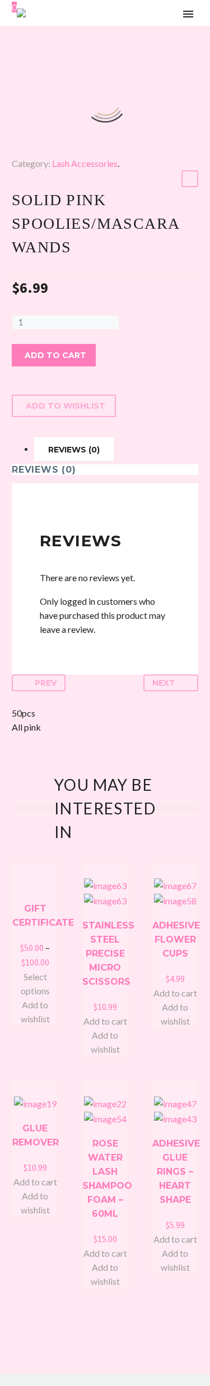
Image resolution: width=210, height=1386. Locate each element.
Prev (46, 683)
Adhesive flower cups (176, 939)
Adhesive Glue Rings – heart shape (176, 1171)
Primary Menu (188, 14)
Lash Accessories (85, 163)
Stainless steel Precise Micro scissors (108, 953)
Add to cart (55, 355)
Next (163, 683)
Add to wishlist (65, 406)
